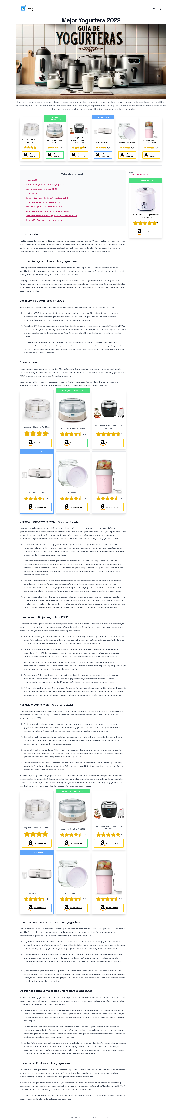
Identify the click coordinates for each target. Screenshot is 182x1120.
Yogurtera (134, 175)
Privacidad (89, 1118)
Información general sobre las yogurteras (46, 184)
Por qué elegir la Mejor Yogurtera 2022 (44, 206)
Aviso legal (106, 1118)
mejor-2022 (145, 175)
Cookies (98, 1118)
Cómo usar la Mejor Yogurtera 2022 (43, 202)
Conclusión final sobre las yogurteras (44, 220)
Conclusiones (32, 193)
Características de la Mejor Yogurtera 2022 (47, 198)
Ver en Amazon (33, 155)
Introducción (32, 180)
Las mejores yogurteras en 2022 (41, 189)
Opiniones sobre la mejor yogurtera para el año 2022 (51, 215)
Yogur (81, 1118)
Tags (154, 8)
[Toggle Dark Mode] (160, 8)
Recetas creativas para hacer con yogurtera (47, 211)
